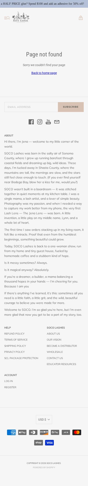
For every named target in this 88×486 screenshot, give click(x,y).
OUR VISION (54, 339)
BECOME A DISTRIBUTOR (62, 345)
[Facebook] (31, 122)
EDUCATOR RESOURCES (61, 364)
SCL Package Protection (21, 358)
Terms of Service (16, 339)
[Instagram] (39, 122)
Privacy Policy (14, 351)
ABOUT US (53, 333)
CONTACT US (55, 358)
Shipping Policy (15, 345)
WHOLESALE (55, 351)
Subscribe (71, 106)
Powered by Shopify (44, 467)
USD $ (42, 419)
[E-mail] (56, 122)
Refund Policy (14, 333)
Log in (8, 381)
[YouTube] (48, 122)
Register (10, 387)
